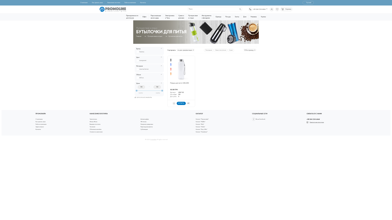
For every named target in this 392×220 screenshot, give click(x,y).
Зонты (237, 17)
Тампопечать (93, 119)
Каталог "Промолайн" (202, 119)
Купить (181, 103)
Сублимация (144, 129)
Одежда (218, 17)
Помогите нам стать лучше (317, 122)
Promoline (153, 139)
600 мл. (141, 78)
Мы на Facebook (260, 119)
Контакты (143, 2)
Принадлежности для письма (132, 17)
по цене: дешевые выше (185, 50)
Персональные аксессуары (156, 17)
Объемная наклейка (95, 129)
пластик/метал (144, 69)
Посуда (228, 17)
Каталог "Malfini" (200, 121)
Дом (244, 17)
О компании (84, 2)
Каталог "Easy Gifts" (201, 129)
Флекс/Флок (93, 121)
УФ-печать (143, 121)
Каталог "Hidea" (200, 127)
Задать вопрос (40, 127)
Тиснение (92, 127)
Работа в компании (130, 2)
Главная (138, 36)
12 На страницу (249, 50)
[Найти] (240, 9)
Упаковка (254, 17)
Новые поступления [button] (220, 50)
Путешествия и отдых (193, 17)
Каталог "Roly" (200, 124)
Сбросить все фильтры (144, 97)
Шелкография (144, 119)
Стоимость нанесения (96, 132)
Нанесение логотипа (113, 2)
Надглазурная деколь (146, 127)
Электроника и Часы (169, 17)
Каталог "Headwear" (202, 132)
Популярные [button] (208, 50)
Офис (144, 17)
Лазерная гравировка (146, 124)
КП (188, 103)
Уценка (263, 17)
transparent (142, 60)
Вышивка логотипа (95, 124)
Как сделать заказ (97, 2)
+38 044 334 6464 (259, 9)
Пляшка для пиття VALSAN (179, 83)
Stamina (141, 52)
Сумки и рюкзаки (181, 17)
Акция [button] (231, 50)
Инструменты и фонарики (206, 17)
